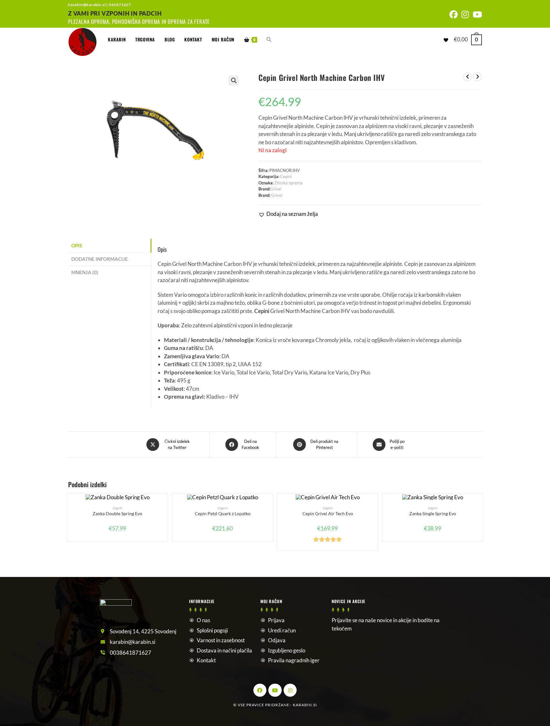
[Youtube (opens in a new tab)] (476, 15)
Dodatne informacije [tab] (99, 259)
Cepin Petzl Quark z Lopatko (222, 513)
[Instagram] (290, 690)
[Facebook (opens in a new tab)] (454, 15)
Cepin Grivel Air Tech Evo (327, 513)
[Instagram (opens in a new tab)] (465, 15)
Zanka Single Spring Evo (432, 513)
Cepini (286, 176)
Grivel (275, 188)
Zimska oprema (288, 182)
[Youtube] (275, 690)
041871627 (120, 4)
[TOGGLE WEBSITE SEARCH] (269, 39)
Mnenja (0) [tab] (84, 272)
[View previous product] (467, 76)
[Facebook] (260, 690)
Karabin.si (305, 704)
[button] (234, 80)
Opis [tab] (76, 245)
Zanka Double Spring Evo (117, 513)
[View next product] (477, 76)
